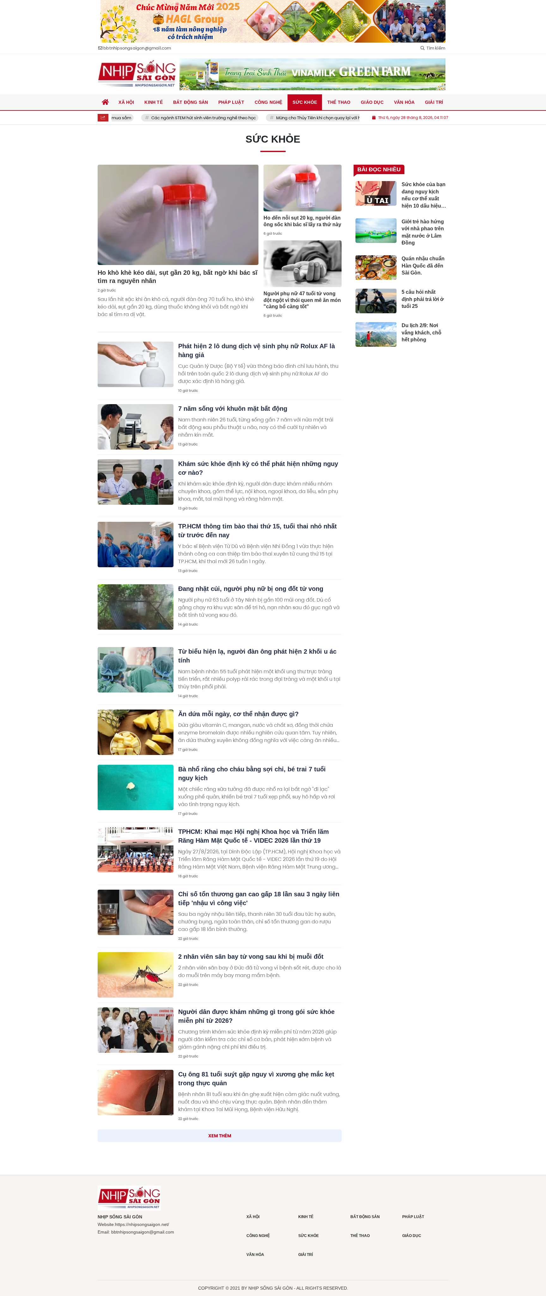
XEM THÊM (219, 1136)
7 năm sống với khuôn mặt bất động (232, 408)
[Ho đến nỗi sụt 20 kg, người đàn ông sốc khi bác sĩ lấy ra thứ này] (303, 188)
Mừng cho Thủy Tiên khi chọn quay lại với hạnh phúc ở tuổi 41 (305, 118)
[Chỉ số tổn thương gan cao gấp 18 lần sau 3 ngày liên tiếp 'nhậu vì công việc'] (135, 912)
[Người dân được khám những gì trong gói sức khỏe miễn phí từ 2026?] (135, 1030)
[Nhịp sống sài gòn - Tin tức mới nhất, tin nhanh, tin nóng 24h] (137, 74)
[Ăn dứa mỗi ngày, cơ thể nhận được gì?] (135, 732)
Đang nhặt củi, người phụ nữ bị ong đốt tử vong (250, 588)
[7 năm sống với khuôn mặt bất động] (135, 427)
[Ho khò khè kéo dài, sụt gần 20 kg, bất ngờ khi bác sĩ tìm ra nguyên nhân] (178, 215)
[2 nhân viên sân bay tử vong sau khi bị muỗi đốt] (135, 975)
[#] (312, 74)
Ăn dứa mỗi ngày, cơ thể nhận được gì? (238, 713)
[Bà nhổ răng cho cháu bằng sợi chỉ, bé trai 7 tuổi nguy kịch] (135, 787)
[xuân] (273, 21)
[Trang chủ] (105, 102)
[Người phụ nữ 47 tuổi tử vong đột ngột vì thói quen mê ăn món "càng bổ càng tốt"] (303, 263)
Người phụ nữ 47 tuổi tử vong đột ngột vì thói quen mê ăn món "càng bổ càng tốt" (302, 300)
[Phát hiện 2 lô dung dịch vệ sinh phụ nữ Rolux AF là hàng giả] (135, 364)
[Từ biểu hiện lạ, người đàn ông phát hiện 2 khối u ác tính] (135, 669)
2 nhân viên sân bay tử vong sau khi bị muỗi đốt (251, 956)
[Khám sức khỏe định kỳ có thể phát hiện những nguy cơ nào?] (135, 482)
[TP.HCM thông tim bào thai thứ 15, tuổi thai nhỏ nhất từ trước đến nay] (135, 544)
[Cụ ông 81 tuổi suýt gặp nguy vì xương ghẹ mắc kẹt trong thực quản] (135, 1092)
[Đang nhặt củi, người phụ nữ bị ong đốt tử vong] (135, 607)
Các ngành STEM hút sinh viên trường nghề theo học (173, 118)
